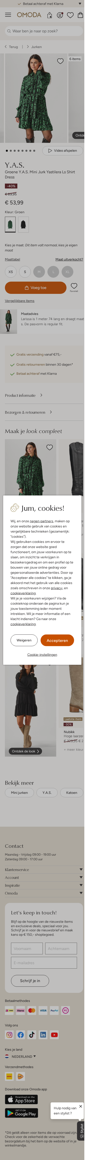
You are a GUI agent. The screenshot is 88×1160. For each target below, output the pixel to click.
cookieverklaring (23, 593)
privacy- (57, 588)
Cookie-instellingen (42, 654)
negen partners (41, 521)
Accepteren (57, 640)
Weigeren (24, 640)
